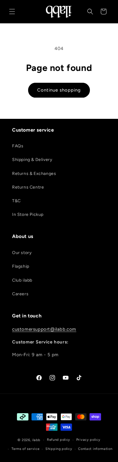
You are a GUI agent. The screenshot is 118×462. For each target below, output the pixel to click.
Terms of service (25, 449)
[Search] (90, 11)
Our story (21, 252)
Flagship (20, 266)
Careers (20, 293)
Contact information (95, 449)
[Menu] (12, 11)
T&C (16, 200)
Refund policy (58, 440)
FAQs (17, 146)
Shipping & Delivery (32, 159)
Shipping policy (58, 449)
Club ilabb (22, 280)
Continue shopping (59, 90)
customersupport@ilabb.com (44, 329)
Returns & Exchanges (34, 173)
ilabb (36, 440)
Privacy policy (88, 440)
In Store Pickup (28, 214)
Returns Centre (28, 187)
